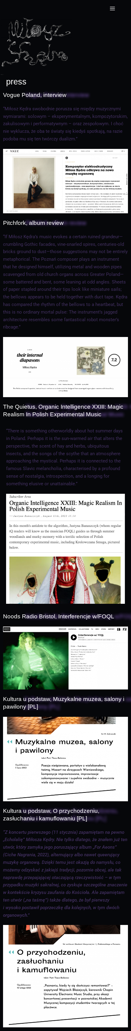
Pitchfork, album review (33, 223)
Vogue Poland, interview (34, 95)
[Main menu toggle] (112, 8)
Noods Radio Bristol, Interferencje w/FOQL (58, 616)
